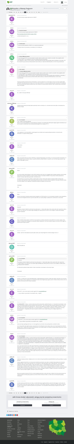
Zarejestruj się (22, 405)
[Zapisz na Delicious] (12, 415)
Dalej (39, 12)
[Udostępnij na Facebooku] (9, 415)
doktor (12, 192)
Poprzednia (10, 12)
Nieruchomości (20, 434)
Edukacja (8, 432)
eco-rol (12, 90)
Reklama (61, 441)
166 (22, 12)
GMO (18, 422)
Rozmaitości (40, 422)
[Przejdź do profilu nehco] (11, 57)
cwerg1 (12, 218)
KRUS (18, 425)
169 (29, 12)
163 (16, 12)
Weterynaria (40, 433)
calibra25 (12, 155)
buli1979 (12, 130)
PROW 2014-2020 (30, 433)
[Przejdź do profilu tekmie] (11, 121)
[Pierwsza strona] (7, 12)
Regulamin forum (51, 441)
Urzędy (39, 431)
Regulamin (46, 441)
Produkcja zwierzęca (31, 429)
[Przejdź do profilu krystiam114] (11, 19)
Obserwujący (62, 8)
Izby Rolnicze (19, 424)
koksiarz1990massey (11, 104)
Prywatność (57, 441)
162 (14, 12)
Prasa (28, 424)
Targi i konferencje (41, 425)
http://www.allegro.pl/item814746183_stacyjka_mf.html (26, 34)
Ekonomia (9, 436)
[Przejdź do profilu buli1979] (11, 133)
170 (31, 12)
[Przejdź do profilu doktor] (11, 196)
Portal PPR (42, 2)
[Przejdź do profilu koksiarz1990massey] (11, 108)
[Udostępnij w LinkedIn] (15, 415)
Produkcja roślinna (30, 427)
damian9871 (12, 243)
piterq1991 (12, 168)
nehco (11, 54)
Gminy (18, 420)
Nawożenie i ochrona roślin (21, 432)
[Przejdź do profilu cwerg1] (11, 221)
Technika (39, 427)
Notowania (19, 436)
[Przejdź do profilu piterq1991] (11, 172)
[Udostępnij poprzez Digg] (10, 415)
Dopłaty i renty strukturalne (9, 426)
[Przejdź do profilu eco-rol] (11, 94)
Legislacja (19, 427)
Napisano (21, 15)
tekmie (12, 117)
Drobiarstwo (9, 430)
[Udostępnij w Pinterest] (17, 415)
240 (66, 8)
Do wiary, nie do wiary (11, 428)
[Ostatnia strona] (41, 12)
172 (36, 12)
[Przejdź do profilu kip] (11, 70)
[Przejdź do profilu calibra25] (11, 159)
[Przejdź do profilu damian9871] (11, 247)
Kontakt (65, 441)
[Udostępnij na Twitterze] (7, 415)
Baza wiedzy (9, 424)
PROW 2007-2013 (30, 431)
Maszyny (28, 9)
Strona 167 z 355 (45, 12)
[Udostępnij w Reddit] (14, 415)
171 (34, 12)
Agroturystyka (9, 420)
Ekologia (8, 434)
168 (27, 12)
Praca (28, 422)
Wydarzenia (40, 437)
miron (11, 28)
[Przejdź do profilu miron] (11, 31)
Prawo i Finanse (30, 425)
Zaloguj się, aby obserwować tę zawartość (51, 8)
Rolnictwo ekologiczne (42, 420)
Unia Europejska (40, 429)
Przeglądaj (48, 2)
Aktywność (56, 2)
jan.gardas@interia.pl (42, 291)
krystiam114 (12, 15)
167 (25, 12)
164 (18, 12)
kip (12, 67)
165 (20, 12)
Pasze (28, 420)
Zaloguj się (51, 405)
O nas (42, 441)
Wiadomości (40, 435)
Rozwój (39, 424)
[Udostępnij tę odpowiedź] (66, 15)
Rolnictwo (29, 435)
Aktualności (9, 422)
